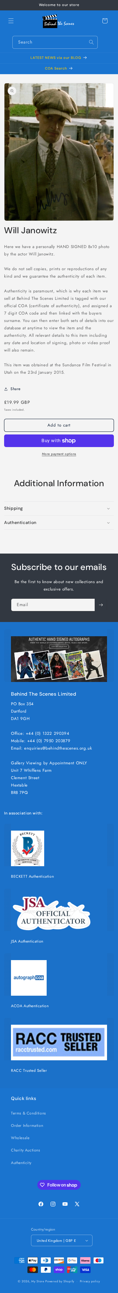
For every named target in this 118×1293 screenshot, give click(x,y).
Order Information (27, 1125)
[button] (11, 21)
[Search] (91, 42)
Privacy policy (90, 1281)
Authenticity (21, 1162)
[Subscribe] (101, 604)
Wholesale (20, 1138)
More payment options (59, 453)
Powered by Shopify (59, 1281)
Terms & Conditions (28, 1113)
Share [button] (15, 388)
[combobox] (55, 42)
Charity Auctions (25, 1150)
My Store (37, 1281)
